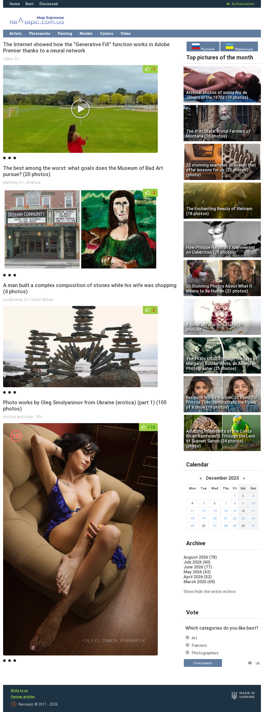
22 (234, 518)
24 (253, 518)
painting (10, 182)
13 (215, 511)
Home (15, 4)
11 (192, 511)
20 (215, 518)
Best (30, 4)
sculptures (12, 299)
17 (253, 511)
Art (194, 638)
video (8, 58)
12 (203, 511)
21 (226, 518)
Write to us (19, 690)
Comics (106, 33)
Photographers (205, 653)
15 (234, 511)
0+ (17, 58)
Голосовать (202, 663)
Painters (199, 645)
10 (253, 503)
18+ (38, 416)
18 (192, 518)
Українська (243, 49)
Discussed (48, 4)
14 (226, 511)
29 (234, 526)
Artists (16, 33)
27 (215, 526)
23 (243, 518)
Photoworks (39, 33)
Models (86, 33)
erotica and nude (18, 416)
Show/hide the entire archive (210, 591)
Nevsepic (44, 22)
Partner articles (23, 697)
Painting (65, 33)
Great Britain (42, 299)
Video (126, 33)
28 (226, 526)
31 (253, 526)
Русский (207, 49)
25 (192, 526)
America (33, 182)
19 (203, 518)
